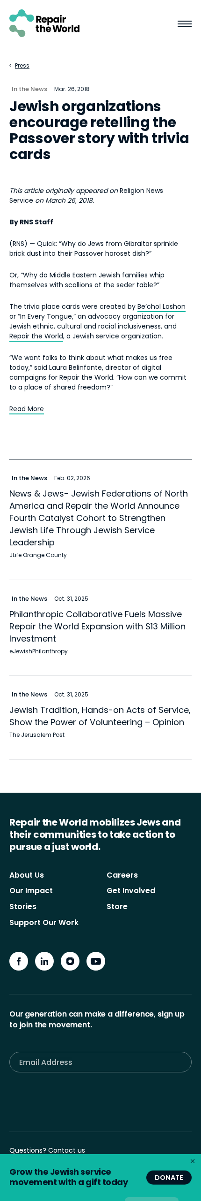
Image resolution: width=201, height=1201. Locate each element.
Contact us (66, 1150)
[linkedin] (44, 961)
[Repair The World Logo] (44, 23)
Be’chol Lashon (161, 306)
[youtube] (95, 961)
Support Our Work (44, 922)
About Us (26, 875)
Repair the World (36, 336)
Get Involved (131, 890)
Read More (26, 408)
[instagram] (70, 961)
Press (22, 65)
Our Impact (31, 890)
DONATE (169, 1177)
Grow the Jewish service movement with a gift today (68, 1177)
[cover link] (100, 520)
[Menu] (185, 24)
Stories (22, 906)
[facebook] (18, 961)
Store (117, 906)
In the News (29, 88)
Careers (122, 875)
